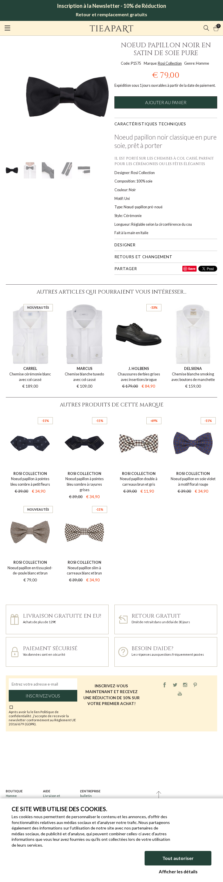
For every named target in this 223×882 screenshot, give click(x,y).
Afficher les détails (178, 871)
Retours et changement (143, 256)
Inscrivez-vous (43, 695)
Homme (11, 796)
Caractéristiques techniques (150, 124)
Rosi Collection (170, 63)
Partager (125, 268)
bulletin (86, 796)
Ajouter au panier (165, 102)
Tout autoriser (178, 858)
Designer (125, 245)
